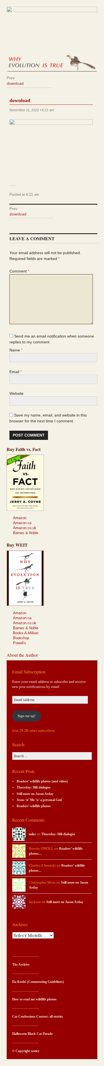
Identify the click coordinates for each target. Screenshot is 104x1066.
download (19, 100)
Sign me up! (26, 716)
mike (32, 834)
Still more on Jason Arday (35, 794)
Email (15, 372)
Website (16, 393)
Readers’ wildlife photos (34, 806)
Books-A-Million (25, 633)
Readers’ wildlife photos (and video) (42, 781)
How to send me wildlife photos (34, 999)
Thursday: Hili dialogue (33, 787)
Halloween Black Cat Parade (32, 1034)
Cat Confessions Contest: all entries (37, 1016)
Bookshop (21, 638)
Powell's (19, 643)
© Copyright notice (25, 1051)
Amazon (19, 518)
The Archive (20, 964)
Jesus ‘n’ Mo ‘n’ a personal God (39, 800)
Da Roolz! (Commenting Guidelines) (38, 982)
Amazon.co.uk (24, 528)
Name (15, 350)
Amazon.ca (22, 523)
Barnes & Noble (25, 533)
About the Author (22, 655)
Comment (19, 271)
